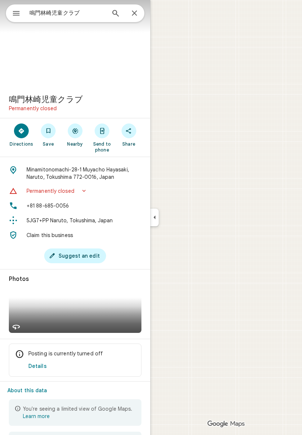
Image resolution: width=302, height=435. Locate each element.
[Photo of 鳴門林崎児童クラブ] (75, 44)
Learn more (36, 416)
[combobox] (67, 12)
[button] (75, 191)
